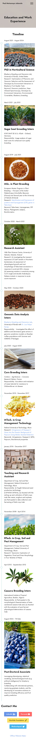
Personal (24, 714)
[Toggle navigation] (31, 3)
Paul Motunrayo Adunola (12, 3)
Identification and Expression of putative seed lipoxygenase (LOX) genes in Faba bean (19, 202)
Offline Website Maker (18, 736)
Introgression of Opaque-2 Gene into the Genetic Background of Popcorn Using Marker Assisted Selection (19, 432)
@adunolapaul (17, 726)
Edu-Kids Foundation (16, 720)
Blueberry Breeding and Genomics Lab (18, 322)
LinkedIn (9, 714)
